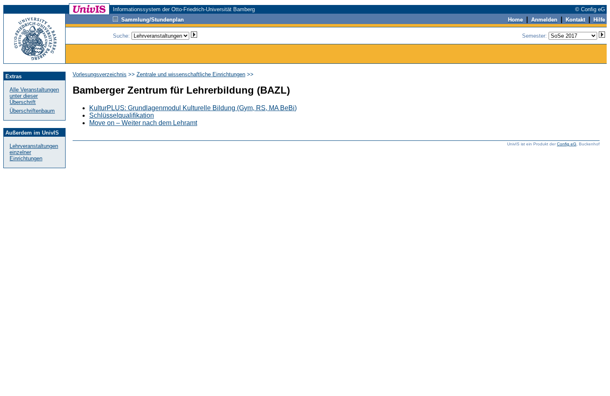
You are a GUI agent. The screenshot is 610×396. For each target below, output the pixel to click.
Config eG (566, 144)
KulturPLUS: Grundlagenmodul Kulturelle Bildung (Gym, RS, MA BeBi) (193, 107)
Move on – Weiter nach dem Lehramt (143, 122)
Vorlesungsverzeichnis (100, 74)
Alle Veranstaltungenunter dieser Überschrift (34, 96)
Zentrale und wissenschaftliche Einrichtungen (191, 74)
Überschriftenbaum (32, 111)
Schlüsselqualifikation (121, 115)
